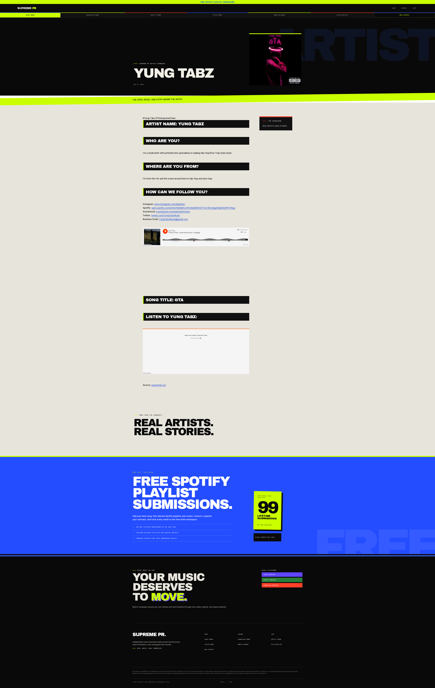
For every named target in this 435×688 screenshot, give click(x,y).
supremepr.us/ (158, 385)
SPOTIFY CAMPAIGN (269, 580)
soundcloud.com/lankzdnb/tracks (173, 211)
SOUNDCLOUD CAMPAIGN (270, 585)
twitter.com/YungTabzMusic (165, 215)
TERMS (230, 682)
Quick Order (30, 15)
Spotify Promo (156, 15)
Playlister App (342, 15)
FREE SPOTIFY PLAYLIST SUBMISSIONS (218, 2)
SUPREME (26, 8)
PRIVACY (222, 682)
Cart (414, 8)
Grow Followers (279, 15)
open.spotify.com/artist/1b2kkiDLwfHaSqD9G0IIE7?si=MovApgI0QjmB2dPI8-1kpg (193, 208)
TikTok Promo (217, 15)
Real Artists (404, 15)
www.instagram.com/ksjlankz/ (169, 204)
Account (404, 8)
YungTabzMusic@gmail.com (173, 219)
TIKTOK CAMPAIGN (269, 574)
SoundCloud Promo (92, 15)
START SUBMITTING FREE (265, 537)
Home (393, 8)
